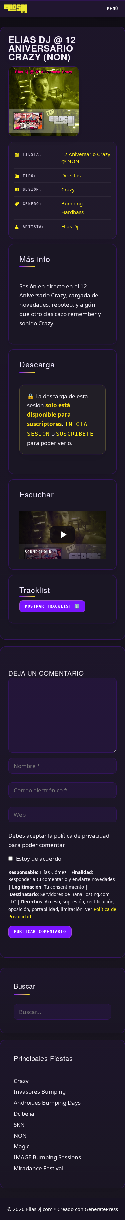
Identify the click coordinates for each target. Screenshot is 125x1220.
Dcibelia (24, 1113)
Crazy (68, 189)
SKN (19, 1124)
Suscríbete (75, 433)
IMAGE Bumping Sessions (47, 1157)
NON (20, 1135)
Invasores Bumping (40, 1091)
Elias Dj (69, 226)
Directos (71, 175)
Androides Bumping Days (47, 1102)
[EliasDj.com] (17, 8)
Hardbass (72, 212)
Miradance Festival (38, 1168)
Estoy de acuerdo (38, 858)
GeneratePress (101, 1209)
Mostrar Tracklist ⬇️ (52, 606)
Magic (21, 1146)
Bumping (72, 203)
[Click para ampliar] (43, 101)
